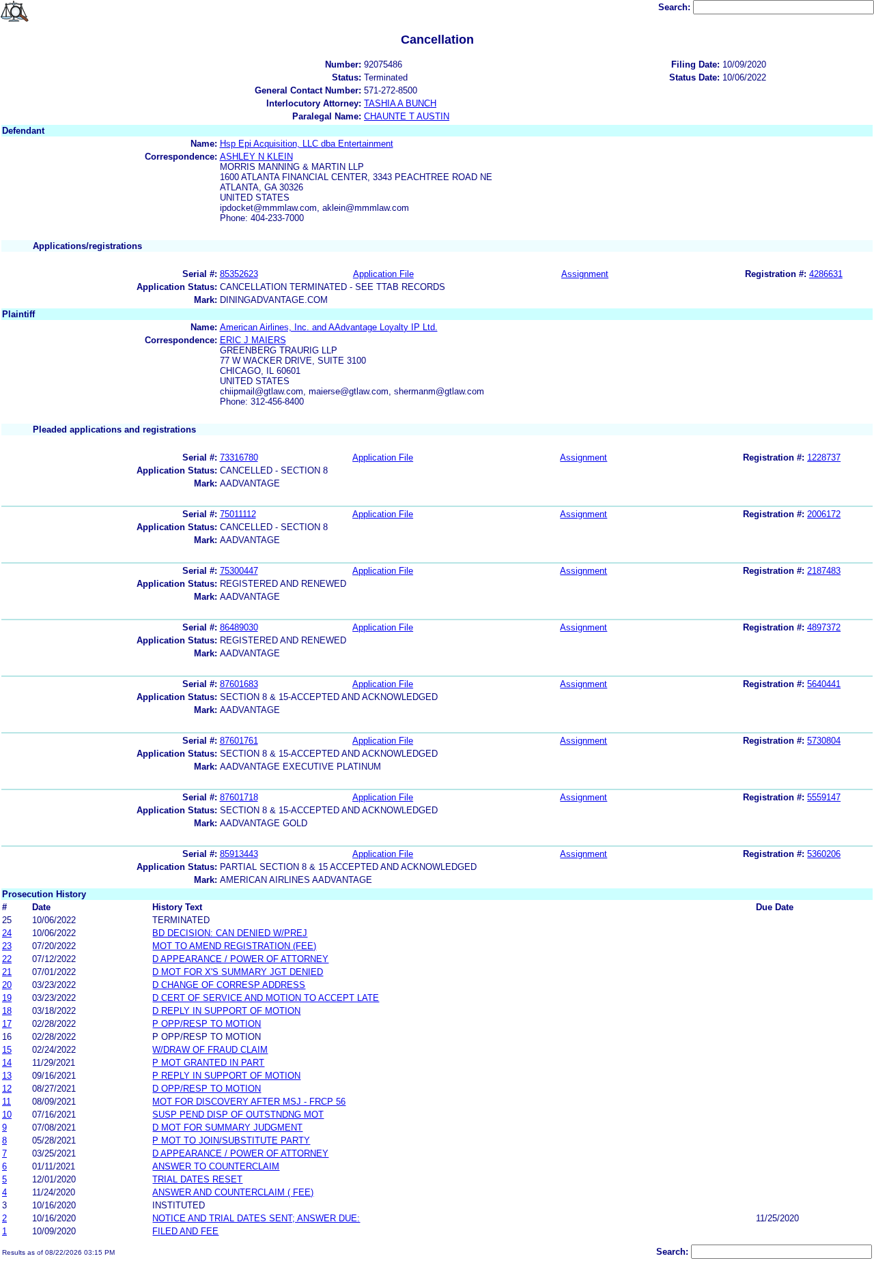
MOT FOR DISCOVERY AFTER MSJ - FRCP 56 (249, 1101)
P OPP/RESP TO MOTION (206, 1024)
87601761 (239, 741)
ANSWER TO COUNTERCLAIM (215, 1166)
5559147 (824, 797)
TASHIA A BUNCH (400, 103)
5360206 (824, 854)
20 (7, 985)
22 (7, 959)
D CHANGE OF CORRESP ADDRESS (228, 985)
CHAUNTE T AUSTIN (406, 116)
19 (7, 998)
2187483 (824, 571)
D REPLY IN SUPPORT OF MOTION (226, 1011)
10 (7, 1114)
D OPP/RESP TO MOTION (206, 1089)
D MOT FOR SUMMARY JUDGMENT (227, 1127)
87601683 (239, 684)
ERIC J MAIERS (253, 340)
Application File (383, 274)
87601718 (239, 797)
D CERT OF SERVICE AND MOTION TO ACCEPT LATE (265, 998)
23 (7, 946)
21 (7, 972)
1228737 (824, 457)
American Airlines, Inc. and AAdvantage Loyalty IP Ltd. (329, 327)
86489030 (239, 627)
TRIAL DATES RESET (197, 1179)
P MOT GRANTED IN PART (208, 1063)
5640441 (824, 684)
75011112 (238, 514)
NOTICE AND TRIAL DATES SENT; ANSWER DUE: (256, 1218)
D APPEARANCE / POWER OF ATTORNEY (240, 959)
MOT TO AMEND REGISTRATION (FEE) (234, 946)
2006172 (824, 514)
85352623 (239, 274)
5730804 (824, 741)
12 (7, 1089)
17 (7, 1024)
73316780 (239, 457)
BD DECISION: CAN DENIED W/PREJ (229, 933)
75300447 (239, 571)
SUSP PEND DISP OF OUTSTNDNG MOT (238, 1114)
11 (6, 1101)
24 (7, 933)
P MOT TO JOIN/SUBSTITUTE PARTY (231, 1140)
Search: (675, 7)
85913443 (239, 854)
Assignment (584, 274)
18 (7, 1011)
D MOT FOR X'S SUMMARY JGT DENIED (237, 972)
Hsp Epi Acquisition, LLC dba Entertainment (306, 144)
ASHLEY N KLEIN (256, 156)
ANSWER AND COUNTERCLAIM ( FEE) (232, 1192)
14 (7, 1063)
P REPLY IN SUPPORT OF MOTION (226, 1076)
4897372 (824, 627)
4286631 (826, 274)
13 (7, 1076)
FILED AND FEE (185, 1231)
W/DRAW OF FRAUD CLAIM (210, 1050)
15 (7, 1050)
